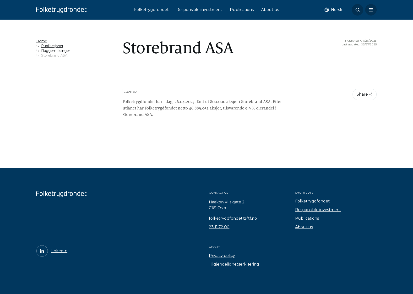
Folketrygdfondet (151, 9)
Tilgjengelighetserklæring (234, 264)
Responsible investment (199, 9)
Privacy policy (222, 255)
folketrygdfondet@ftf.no (233, 218)
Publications (242, 9)
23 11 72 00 (219, 227)
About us (270, 9)
